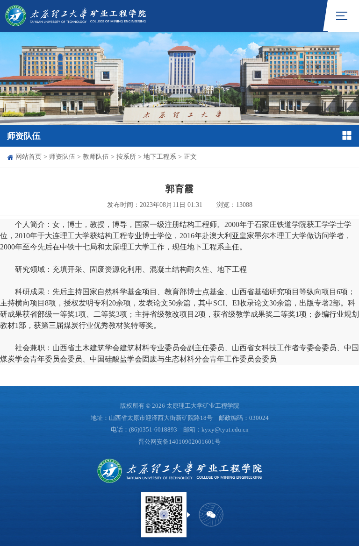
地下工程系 (160, 156)
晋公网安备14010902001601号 (179, 442)
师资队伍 (62, 156)
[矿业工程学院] (75, 15)
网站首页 (28, 156)
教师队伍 (96, 156)
